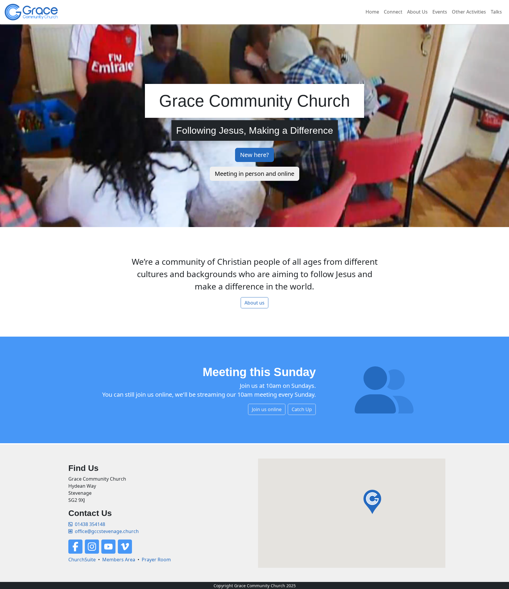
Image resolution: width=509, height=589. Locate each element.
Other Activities (469, 12)
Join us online (267, 409)
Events (439, 12)
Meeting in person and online (254, 174)
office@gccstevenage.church (107, 531)
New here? (254, 155)
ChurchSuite (82, 559)
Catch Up (302, 409)
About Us (417, 12)
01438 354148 (90, 524)
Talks (496, 12)
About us (254, 303)
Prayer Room (156, 559)
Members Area (118, 559)
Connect (393, 12)
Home (372, 12)
